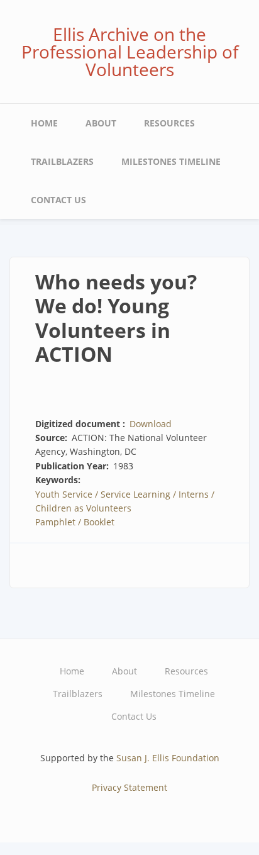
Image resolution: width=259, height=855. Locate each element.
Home (44, 123)
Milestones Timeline (171, 161)
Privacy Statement (129, 787)
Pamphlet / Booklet (74, 522)
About (100, 123)
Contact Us (58, 200)
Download (151, 424)
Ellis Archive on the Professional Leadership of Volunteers (129, 51)
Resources (169, 123)
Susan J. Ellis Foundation (167, 758)
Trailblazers (62, 161)
